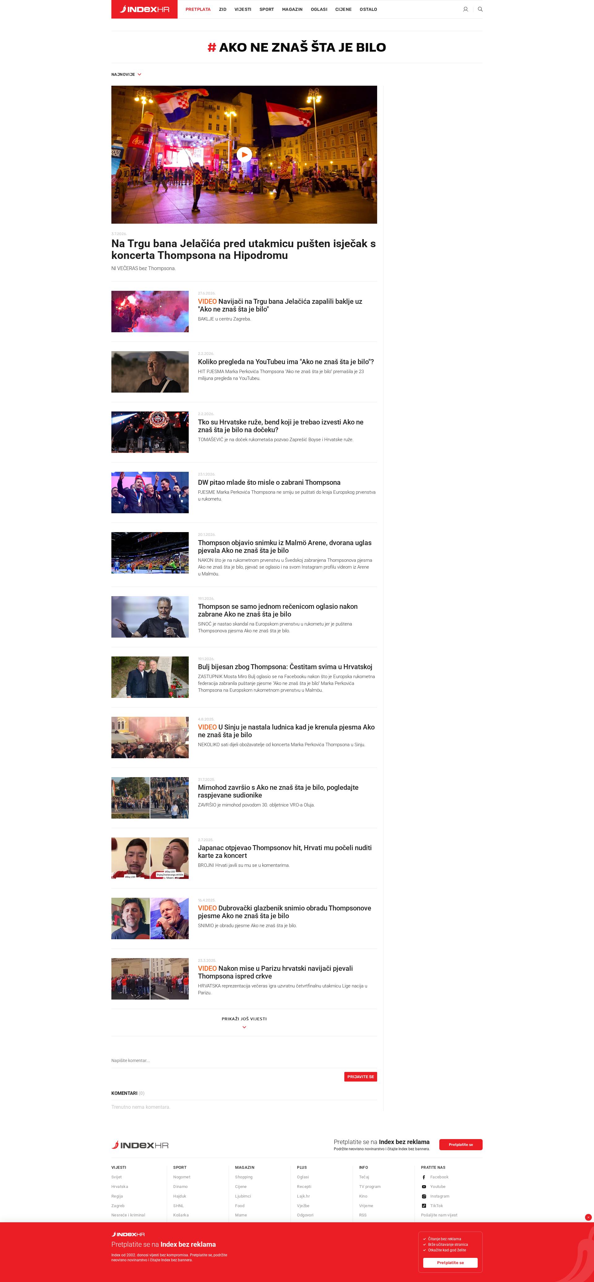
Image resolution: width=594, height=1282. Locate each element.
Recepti (304, 1186)
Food (239, 1205)
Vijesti (243, 9)
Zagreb (117, 1205)
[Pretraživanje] (478, 9)
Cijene (343, 9)
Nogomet (181, 1177)
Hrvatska (119, 1186)
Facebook (439, 1177)
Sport (267, 9)
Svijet (116, 1177)
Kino (363, 1196)
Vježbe (303, 1205)
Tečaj (364, 1177)
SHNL (178, 1205)
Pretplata (198, 9)
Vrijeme (366, 1205)
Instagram (440, 1196)
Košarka (181, 1215)
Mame (241, 1215)
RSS (363, 1215)
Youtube (438, 1186)
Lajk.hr (303, 1196)
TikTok (436, 1205)
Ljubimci (243, 1196)
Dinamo (180, 1186)
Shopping (243, 1177)
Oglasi (319, 9)
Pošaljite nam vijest (439, 1215)
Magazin (244, 1167)
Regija (117, 1196)
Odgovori (305, 1215)
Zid (222, 9)
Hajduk (179, 1196)
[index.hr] (144, 9)
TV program (370, 1186)
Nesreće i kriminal (128, 1215)
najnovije (123, 74)
